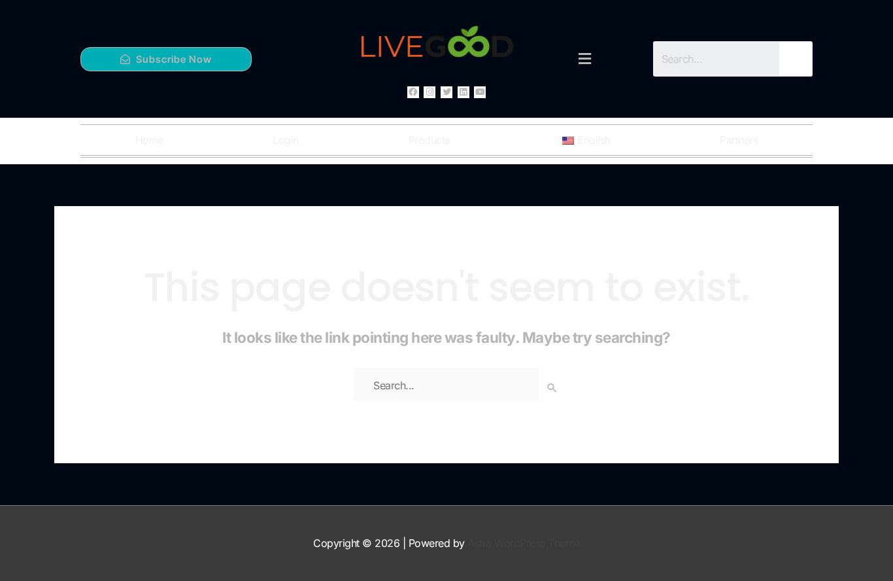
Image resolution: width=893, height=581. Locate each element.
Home (149, 140)
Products (429, 140)
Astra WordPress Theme (523, 543)
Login (286, 140)
